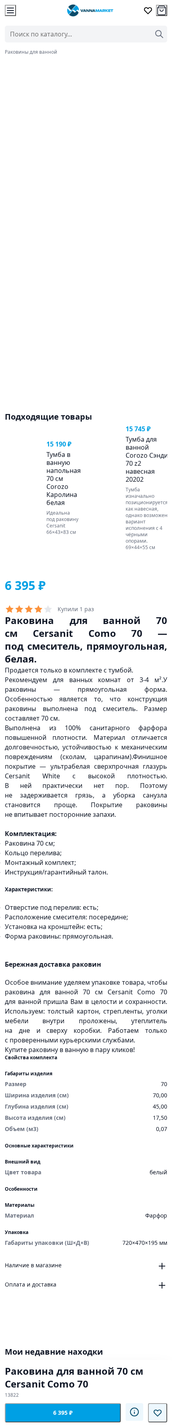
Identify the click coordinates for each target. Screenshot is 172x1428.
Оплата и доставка (30, 1284)
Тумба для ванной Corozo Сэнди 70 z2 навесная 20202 (147, 459)
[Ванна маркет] (90, 10)
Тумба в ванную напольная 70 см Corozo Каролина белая (63, 478)
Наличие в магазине (33, 1265)
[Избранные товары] (148, 10)
